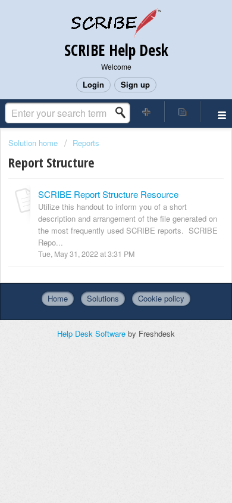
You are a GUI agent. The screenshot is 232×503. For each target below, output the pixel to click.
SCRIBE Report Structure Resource (108, 194)
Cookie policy (161, 298)
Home (58, 298)
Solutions (103, 298)
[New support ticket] (146, 111)
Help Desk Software (92, 333)
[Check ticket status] (183, 111)
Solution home (34, 142)
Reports (86, 142)
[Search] (124, 113)
